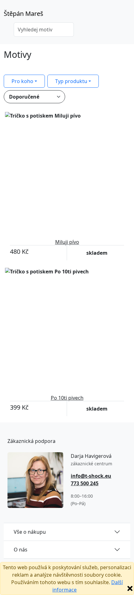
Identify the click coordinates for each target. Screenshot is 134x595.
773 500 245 (84, 483)
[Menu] (126, 15)
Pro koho (22, 81)
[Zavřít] (129, 588)
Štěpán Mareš (23, 13)
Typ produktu (71, 81)
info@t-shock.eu (91, 475)
